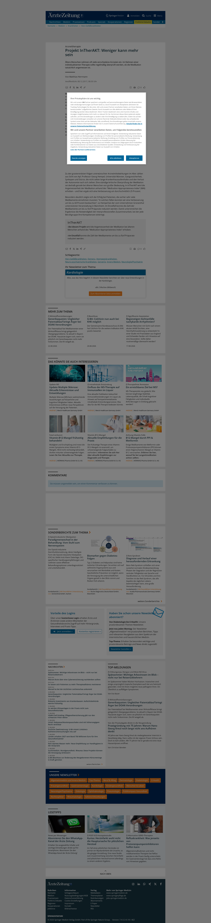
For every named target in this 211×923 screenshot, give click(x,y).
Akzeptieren (134, 158)
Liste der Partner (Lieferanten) (82, 150)
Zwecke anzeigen (79, 158)
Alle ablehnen (115, 158)
